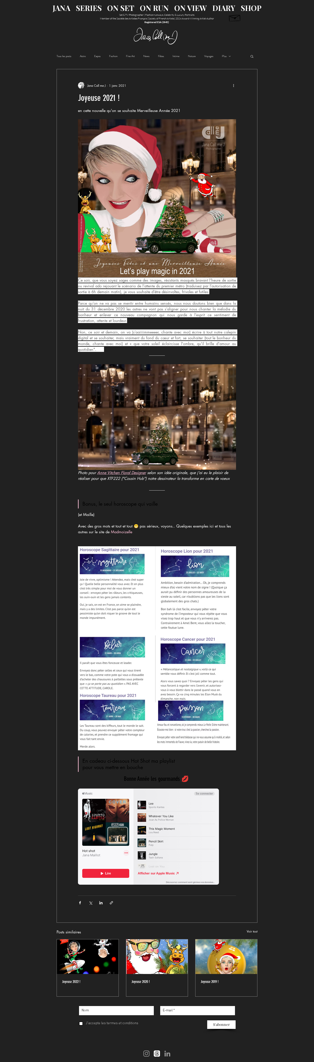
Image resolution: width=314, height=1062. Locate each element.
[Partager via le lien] (111, 903)
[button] (252, 56)
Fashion (113, 56)
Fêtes (161, 56)
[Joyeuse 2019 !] (226, 956)
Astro (83, 56)
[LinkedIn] (167, 1053)
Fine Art (130, 56)
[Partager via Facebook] (80, 903)
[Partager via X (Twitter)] (90, 903)
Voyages (208, 56)
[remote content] (157, 837)
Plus (224, 56)
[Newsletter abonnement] (234, 17)
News (146, 56)
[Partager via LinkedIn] (101, 903)
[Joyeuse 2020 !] (157, 956)
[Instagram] (146, 1053)
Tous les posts (64, 56)
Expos (97, 56)
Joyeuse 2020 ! (140, 981)
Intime (176, 56)
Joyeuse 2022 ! (71, 981)
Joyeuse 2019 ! (210, 981)
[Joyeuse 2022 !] (88, 956)
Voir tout (252, 931)
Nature (192, 56)
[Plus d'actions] (233, 85)
